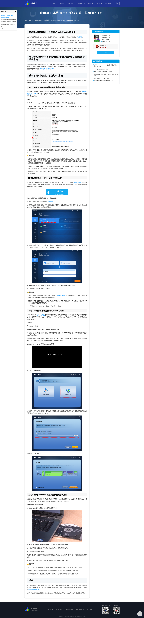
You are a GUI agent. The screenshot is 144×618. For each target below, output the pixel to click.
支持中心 (80, 3)
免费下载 (90, 3)
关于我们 (108, 3)
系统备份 (50, 201)
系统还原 (79, 37)
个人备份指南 (69, 609)
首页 (48, 3)
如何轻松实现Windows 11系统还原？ (103, 71)
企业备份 (70, 3)
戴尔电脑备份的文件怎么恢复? (102, 78)
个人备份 (61, 3)
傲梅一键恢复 (41, 315)
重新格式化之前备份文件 (47, 69)
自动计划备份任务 (33, 590)
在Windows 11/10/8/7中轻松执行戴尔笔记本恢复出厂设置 (106, 65)
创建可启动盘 (61, 296)
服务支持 (59, 609)
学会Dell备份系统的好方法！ (101, 69)
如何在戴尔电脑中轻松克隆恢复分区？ (104, 81)
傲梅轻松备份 (77, 182)
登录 (116, 3)
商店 (54, 3)
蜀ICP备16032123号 (80, 616)
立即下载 (105, 52)
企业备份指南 (80, 609)
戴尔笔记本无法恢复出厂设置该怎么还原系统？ (106, 75)
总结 (2, 28)
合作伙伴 (99, 3)
